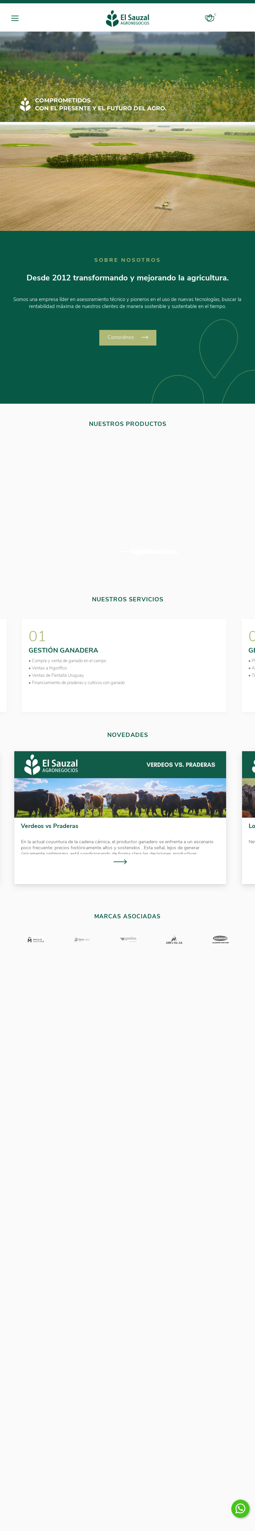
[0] (210, 18)
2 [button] (129, 720)
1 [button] (121, 720)
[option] (127, 77)
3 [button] (136, 720)
